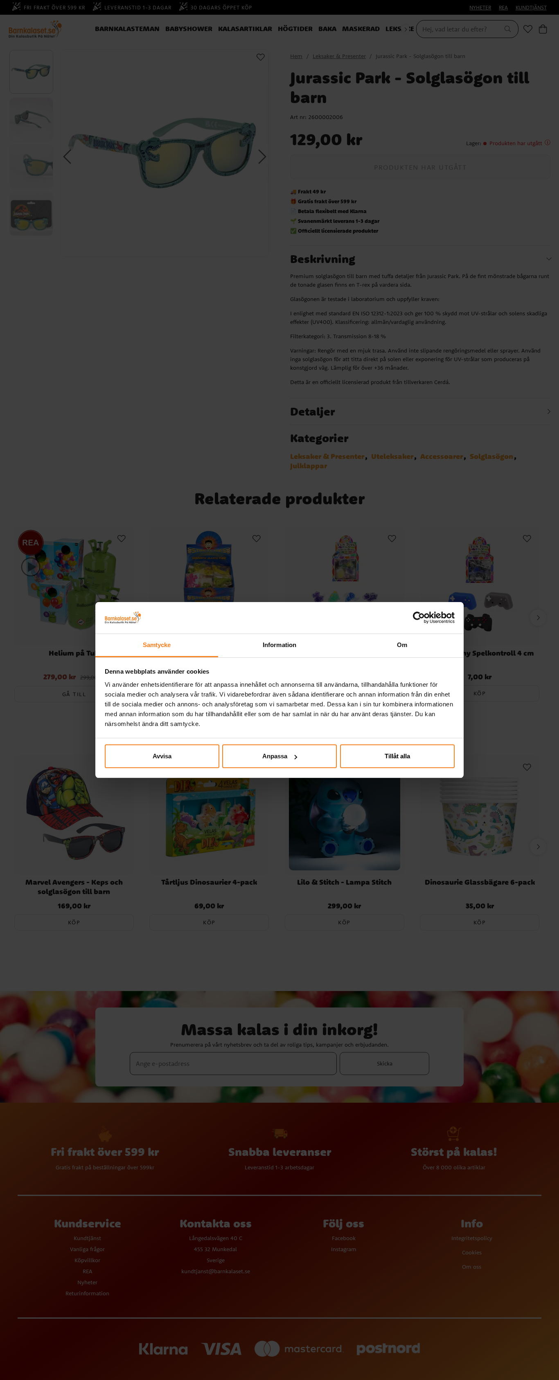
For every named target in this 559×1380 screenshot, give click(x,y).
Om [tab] (402, 644)
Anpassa (274, 756)
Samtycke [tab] (157, 644)
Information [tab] (279, 644)
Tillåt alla (397, 756)
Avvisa (162, 756)
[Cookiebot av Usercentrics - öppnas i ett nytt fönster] (419, 618)
